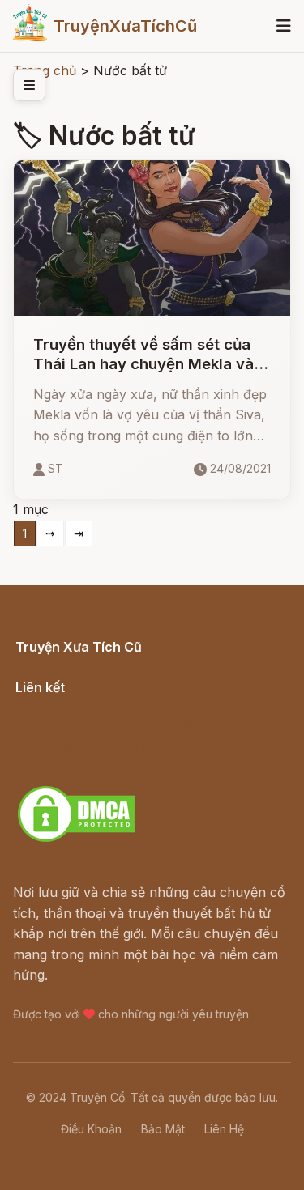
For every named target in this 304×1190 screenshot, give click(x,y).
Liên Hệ (224, 1129)
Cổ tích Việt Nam (67, 665)
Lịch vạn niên (56, 705)
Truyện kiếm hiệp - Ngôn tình (106, 747)
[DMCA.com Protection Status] (76, 839)
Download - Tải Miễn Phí (92, 767)
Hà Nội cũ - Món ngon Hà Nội (108, 726)
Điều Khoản (91, 1129)
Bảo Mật (163, 1129)
